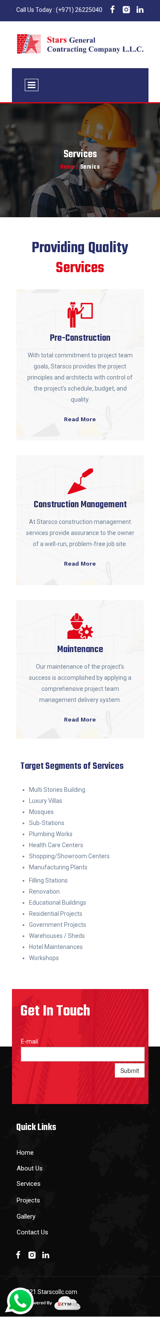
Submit (129, 1070)
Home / (69, 167)
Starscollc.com (57, 1291)
